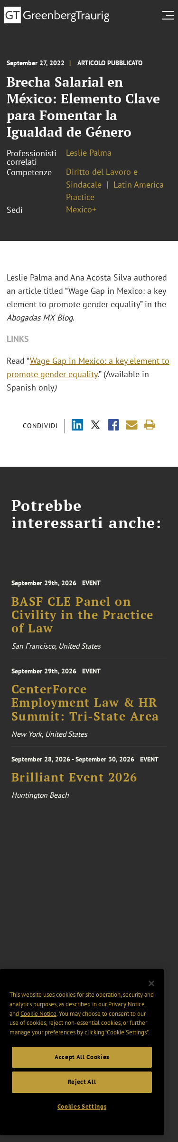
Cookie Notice (38, 1014)
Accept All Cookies (82, 1057)
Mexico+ (81, 209)
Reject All (82, 1082)
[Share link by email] (132, 425)
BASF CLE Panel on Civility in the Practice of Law (82, 615)
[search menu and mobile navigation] (170, 15)
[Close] (151, 983)
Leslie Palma (89, 152)
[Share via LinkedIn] (77, 426)
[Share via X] (95, 426)
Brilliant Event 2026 (74, 777)
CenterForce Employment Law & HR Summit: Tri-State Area (85, 702)
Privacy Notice (126, 1004)
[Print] (149, 425)
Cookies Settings (82, 1106)
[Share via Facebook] (113, 426)
